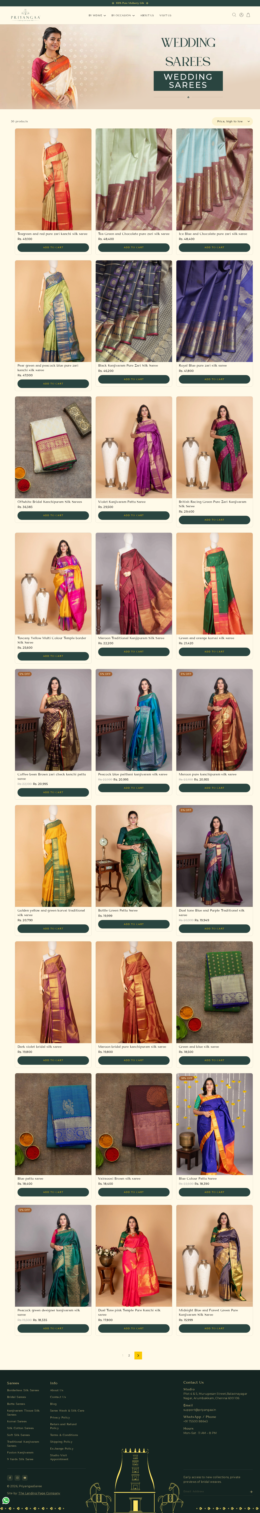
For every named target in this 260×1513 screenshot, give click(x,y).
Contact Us (58, 1397)
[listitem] (10, 1478)
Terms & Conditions (64, 1435)
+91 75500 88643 (195, 1421)
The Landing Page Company (39, 1493)
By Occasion (121, 15)
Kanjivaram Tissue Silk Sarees (23, 1412)
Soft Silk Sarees (18, 1435)
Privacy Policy (60, 1417)
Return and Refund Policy (63, 1426)
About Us (56, 1390)
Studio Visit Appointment (59, 1457)
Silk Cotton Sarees (20, 1428)
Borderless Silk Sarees (23, 1390)
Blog (53, 1404)
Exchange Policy (61, 1448)
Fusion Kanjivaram (20, 1452)
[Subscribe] (250, 1491)
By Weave (96, 15)
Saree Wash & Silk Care (67, 1410)
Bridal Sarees (16, 1397)
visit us (165, 15)
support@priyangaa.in (199, 1410)
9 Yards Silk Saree (20, 1459)
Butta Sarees (16, 1404)
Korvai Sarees (17, 1421)
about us (147, 15)
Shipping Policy (61, 1441)
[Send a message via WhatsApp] (6, 1500)
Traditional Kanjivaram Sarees (23, 1443)
